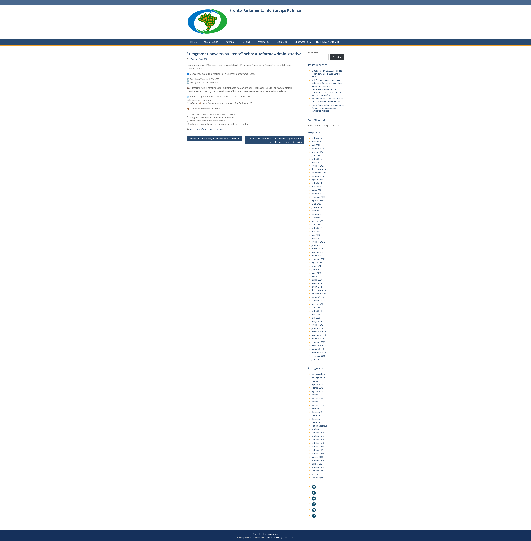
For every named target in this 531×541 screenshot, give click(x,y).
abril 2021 (316, 276)
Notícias (245, 41)
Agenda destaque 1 (218, 129)
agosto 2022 (317, 221)
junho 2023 (317, 207)
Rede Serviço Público (321, 474)
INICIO (193, 41)
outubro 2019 (318, 338)
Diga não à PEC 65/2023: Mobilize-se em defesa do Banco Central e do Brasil (327, 74)
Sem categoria (318, 477)
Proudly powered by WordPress (250, 537)
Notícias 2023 (318, 460)
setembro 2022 (318, 217)
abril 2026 (316, 145)
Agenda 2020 (317, 391)
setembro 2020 (318, 300)
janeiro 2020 (317, 328)
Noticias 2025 (318, 467)
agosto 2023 (317, 200)
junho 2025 (317, 159)
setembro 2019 (318, 342)
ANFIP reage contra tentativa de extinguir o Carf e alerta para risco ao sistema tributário (327, 83)
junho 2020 (317, 311)
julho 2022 (316, 224)
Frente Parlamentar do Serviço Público (265, 10)
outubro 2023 (318, 193)
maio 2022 (316, 231)
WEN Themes (289, 537)
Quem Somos (211, 41)
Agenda (230, 41)
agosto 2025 (317, 152)
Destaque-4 (317, 422)
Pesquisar (313, 52)
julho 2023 (316, 203)
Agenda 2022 (317, 398)
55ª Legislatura (318, 374)
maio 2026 (316, 141)
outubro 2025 (318, 148)
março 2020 (317, 321)
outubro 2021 (318, 255)
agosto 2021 (317, 262)
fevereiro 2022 (318, 242)
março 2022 (317, 238)
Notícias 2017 (318, 436)
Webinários (264, 41)
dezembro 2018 (319, 345)
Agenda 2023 (317, 401)
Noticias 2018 (318, 439)
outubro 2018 (318, 349)
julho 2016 (316, 359)
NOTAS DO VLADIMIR (327, 41)
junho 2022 (317, 228)
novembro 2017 (319, 352)
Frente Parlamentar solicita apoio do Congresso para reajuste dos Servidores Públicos (328, 108)
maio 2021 (316, 273)
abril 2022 (316, 235)
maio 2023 (316, 210)
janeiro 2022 (317, 245)
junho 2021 (317, 269)
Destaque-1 (317, 412)
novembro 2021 (319, 252)
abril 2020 (316, 318)
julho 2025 (316, 155)
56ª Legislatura (318, 377)
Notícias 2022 (318, 453)
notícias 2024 (317, 463)
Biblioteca (282, 41)
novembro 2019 (319, 335)
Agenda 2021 (203, 129)
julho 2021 (316, 266)
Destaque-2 (317, 415)
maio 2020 (316, 314)
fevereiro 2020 (318, 324)
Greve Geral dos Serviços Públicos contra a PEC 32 (214, 138)
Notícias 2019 (318, 443)
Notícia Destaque (319, 425)
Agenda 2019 (317, 387)
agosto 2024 (317, 179)
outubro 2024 (318, 176)
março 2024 (317, 190)
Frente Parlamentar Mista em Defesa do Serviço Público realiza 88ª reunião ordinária (326, 92)
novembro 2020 (319, 293)
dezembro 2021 (319, 248)
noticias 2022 (317, 457)
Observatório (301, 41)
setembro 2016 (318, 356)
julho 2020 (316, 307)
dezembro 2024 (319, 169)
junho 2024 (317, 183)
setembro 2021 (318, 259)
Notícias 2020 (318, 446)
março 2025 (317, 162)
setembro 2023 (318, 197)
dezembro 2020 (319, 290)
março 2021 (317, 280)
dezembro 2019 (319, 331)
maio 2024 (316, 186)
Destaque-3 (317, 419)
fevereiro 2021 (318, 283)
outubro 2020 (318, 297)
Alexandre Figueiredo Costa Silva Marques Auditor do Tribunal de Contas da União (276, 140)
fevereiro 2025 (318, 165)
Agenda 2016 (317, 384)
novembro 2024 (319, 172)
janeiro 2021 (317, 286)
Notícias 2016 (318, 432)
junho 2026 (317, 138)
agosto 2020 (317, 304)
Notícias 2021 (318, 450)
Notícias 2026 (318, 470)
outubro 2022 (318, 214)
